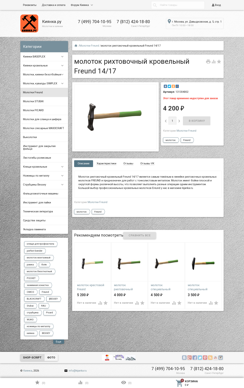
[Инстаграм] (221, 357)
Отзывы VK (147, 163)
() (40, 382)
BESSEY (46, 333)
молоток (171, 140)
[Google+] (190, 357)
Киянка (27, 370)
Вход (216, 5)
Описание (83, 163)
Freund (45, 292)
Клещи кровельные (44, 167)
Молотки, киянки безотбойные (44, 74)
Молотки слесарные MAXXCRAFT (43, 128)
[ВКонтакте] (165, 86)
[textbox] (178, 5)
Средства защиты (34, 220)
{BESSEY (53, 298)
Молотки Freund (33, 92)
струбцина (32, 312)
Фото (51, 357)
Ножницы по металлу (44, 175)
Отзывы (128, 163)
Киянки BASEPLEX (44, 56)
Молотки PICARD (33, 110)
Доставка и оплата (53, 5)
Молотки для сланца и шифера (42, 119)
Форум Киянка (80, 5)
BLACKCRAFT (34, 298)
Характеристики (106, 163)
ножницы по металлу (38, 326)
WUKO (30, 319)
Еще (58, 341)
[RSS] (210, 357)
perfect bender (34, 250)
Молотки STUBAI (33, 101)
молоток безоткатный (39, 271)
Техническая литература (38, 211)
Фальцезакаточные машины (40, 193)
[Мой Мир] (177, 86)
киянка (30, 333)
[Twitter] (169, 86)
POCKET (31, 278)
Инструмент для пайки (37, 202)
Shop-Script (32, 357)
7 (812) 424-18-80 (133, 21)
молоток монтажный (38, 257)
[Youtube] (215, 357)
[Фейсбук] (195, 357)
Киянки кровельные (44, 65)
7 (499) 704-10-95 (94, 21)
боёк (44, 264)
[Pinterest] (205, 357)
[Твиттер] (200, 357)
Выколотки (30, 137)
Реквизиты (29, 5)
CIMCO (30, 292)
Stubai (30, 305)
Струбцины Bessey (44, 184)
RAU (43, 305)
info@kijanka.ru (75, 370)
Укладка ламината (34, 229)
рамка (30, 264)
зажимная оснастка (38, 285)
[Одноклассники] (173, 86)
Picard (49, 312)
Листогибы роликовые (37, 157)
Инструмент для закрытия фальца (39, 147)
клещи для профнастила (40, 243)
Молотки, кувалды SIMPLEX (44, 83)
